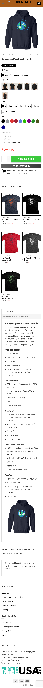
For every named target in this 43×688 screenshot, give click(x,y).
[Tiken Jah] (21, 3)
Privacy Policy (7, 601)
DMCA (4, 635)
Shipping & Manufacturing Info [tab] (15, 316)
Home (4, 55)
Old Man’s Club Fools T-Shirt (31, 220)
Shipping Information (10, 627)
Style (5, 80)
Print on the (7, 132)
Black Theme (33, 55)
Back (8, 139)
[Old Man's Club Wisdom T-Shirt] (32, 243)
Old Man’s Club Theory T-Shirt (11, 220)
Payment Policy (8, 631)
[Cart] (39, 3)
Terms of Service (9, 605)
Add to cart (26, 159)
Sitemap (5, 610)
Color (4, 116)
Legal (4, 639)
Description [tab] (8, 311)
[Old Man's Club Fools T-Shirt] (32, 204)
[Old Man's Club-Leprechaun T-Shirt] (11, 281)
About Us (5, 593)
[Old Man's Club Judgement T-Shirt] (11, 243)
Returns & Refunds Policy (12, 597)
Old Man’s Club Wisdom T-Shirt (31, 259)
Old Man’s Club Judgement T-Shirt (8, 259)
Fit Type (5, 70)
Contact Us (6, 622)
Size (4, 101)
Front (8, 136)
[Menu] (3, 3)
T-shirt (21, 55)
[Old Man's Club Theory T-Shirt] (11, 204)
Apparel (12, 55)
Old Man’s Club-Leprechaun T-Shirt (9, 297)
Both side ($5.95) (13, 142)
